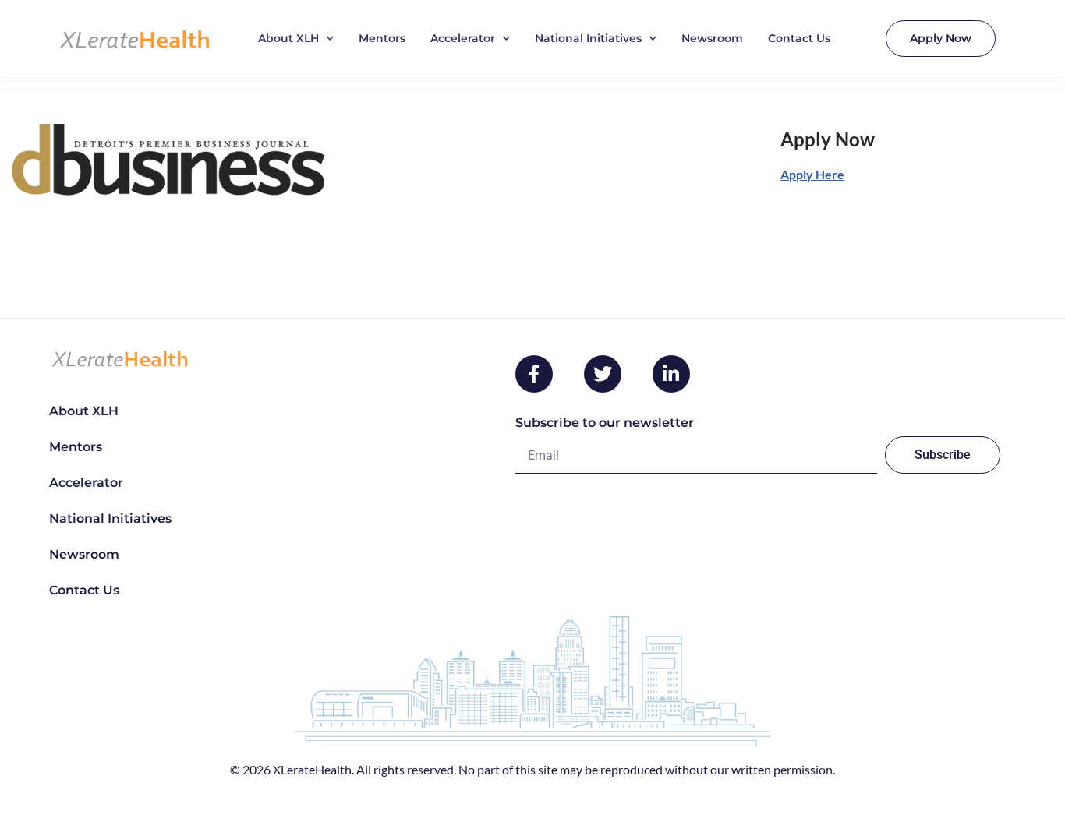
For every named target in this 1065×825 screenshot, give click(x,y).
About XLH (288, 38)
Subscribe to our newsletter (604, 422)
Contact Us (799, 38)
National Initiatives (588, 38)
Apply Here (812, 174)
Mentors (382, 38)
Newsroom (712, 38)
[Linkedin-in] (671, 374)
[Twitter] (602, 374)
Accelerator (462, 38)
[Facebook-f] (534, 374)
